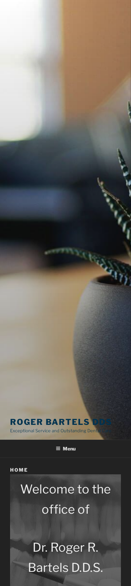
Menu (69, 448)
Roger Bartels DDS (61, 422)
